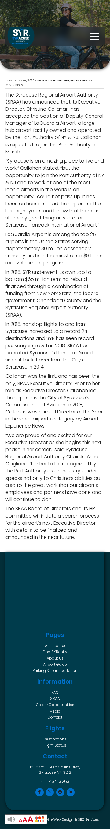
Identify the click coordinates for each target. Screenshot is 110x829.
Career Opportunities (55, 704)
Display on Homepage (53, 80)
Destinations (55, 739)
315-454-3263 (55, 781)
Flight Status (55, 745)
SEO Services (88, 819)
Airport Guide (55, 664)
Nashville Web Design (55, 819)
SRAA (55, 698)
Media (55, 711)
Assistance (55, 645)
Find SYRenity (55, 651)
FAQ (55, 692)
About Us (55, 658)
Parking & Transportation (55, 670)
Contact (55, 717)
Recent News (80, 80)
